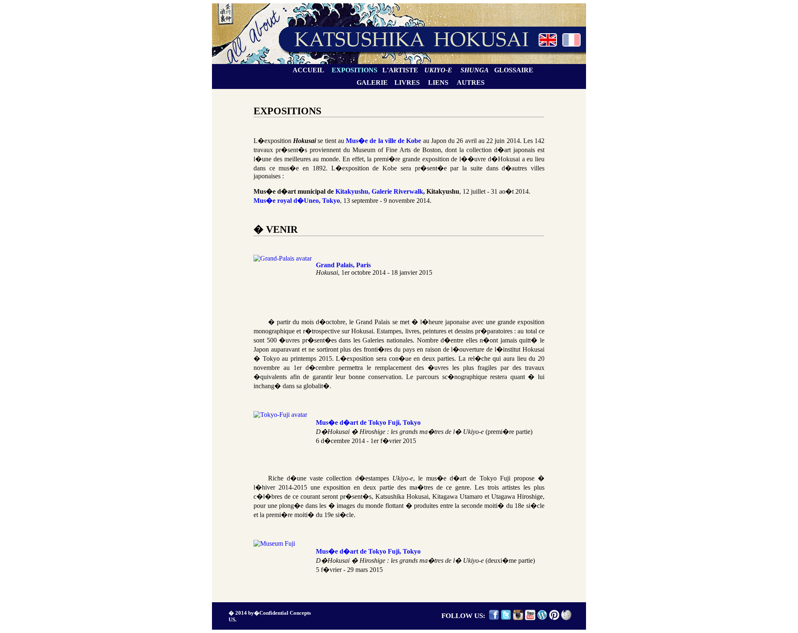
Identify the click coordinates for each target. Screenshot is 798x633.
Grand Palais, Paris (343, 264)
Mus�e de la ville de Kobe (383, 140)
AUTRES (471, 82)
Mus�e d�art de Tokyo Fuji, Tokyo (368, 422)
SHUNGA (475, 70)
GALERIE (372, 82)
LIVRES (407, 82)
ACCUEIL (308, 70)
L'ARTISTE (400, 70)
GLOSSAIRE (513, 70)
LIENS (438, 82)
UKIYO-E (438, 70)
